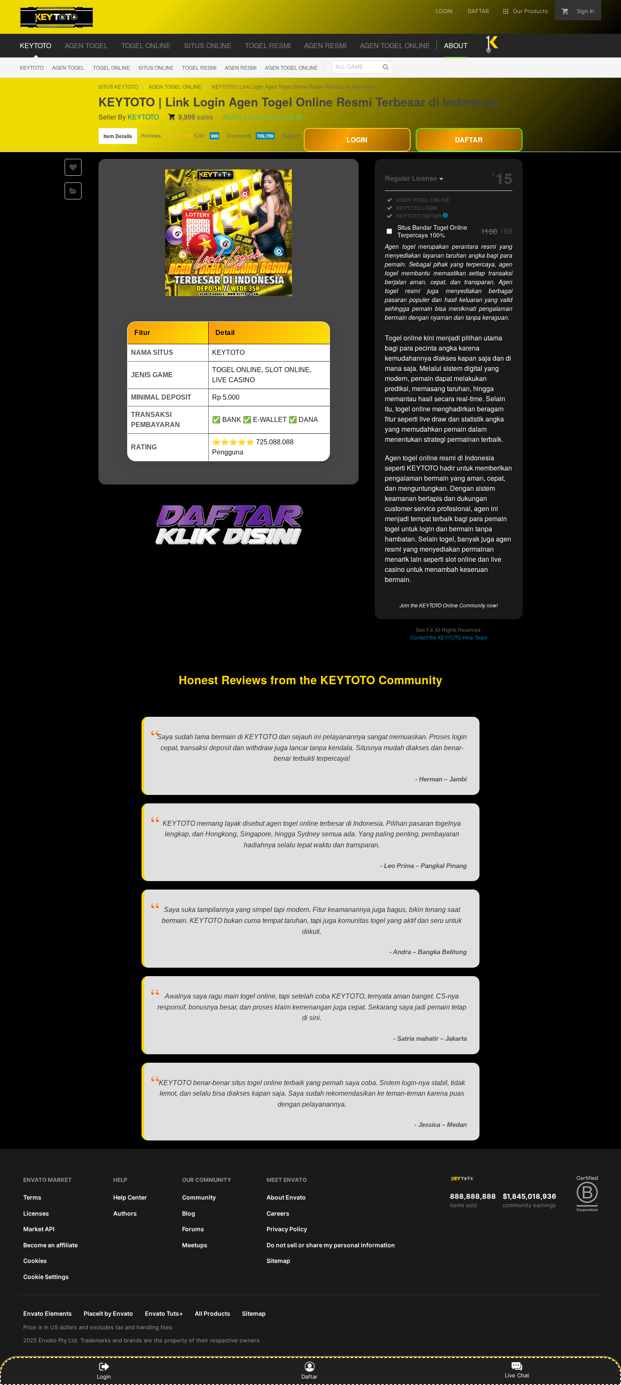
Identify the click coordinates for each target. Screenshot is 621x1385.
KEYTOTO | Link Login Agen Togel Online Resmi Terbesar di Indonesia (293, 86)
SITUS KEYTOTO (118, 86)
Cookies (35, 1260)
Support (291, 135)
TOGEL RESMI (199, 67)
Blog (188, 1213)
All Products (212, 1313)
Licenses (36, 1213)
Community (199, 1197)
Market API (38, 1229)
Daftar (311, 1376)
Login (104, 1376)
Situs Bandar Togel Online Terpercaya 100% (455, 231)
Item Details (118, 136)
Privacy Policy (287, 1229)
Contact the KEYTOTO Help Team (449, 637)
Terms (32, 1197)
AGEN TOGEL (68, 67)
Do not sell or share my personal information (331, 1245)
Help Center (130, 1197)
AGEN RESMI (240, 67)
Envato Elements (47, 1313)
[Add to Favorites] (73, 167)
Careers (278, 1213)
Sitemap (278, 1260)
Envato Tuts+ (164, 1313)
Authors (125, 1213)
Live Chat (517, 1375)
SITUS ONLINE (156, 67)
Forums (193, 1229)
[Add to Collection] (73, 190)
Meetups (194, 1245)
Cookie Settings (46, 1276)
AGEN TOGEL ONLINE (291, 67)
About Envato (286, 1197)
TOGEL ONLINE (111, 67)
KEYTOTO (32, 67)
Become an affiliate (50, 1245)
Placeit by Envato (108, 1313)
